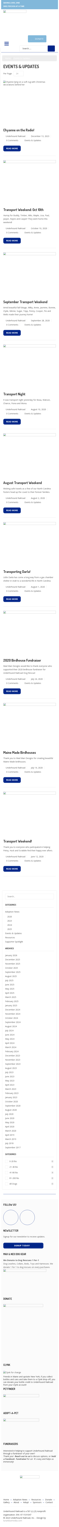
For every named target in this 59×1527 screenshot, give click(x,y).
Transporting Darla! (16, 571)
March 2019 (10, 1139)
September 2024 (12, 1022)
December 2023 (12, 1055)
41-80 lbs (31, 1172)
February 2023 (11, 1093)
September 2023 (12, 1064)
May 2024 (9, 1038)
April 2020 (9, 1126)
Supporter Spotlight (14, 941)
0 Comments (12, 140)
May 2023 (9, 1080)
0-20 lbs (31, 1161)
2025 (9, 929)
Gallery (6, 1502)
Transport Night (14, 394)
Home (8, 58)
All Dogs (31, 1183)
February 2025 (11, 1001)
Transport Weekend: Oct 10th (23, 209)
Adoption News (12, 911)
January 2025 (11, 1005)
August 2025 (11, 976)
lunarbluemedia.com (12, 1520)
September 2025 (12, 972)
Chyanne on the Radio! (18, 130)
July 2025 (9, 980)
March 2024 (10, 1047)
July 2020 (9, 1114)
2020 (9, 916)
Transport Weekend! (17, 841)
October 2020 (11, 1101)
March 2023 (10, 1089)
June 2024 (9, 1034)
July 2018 (9, 1143)
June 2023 (9, 1076)
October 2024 (11, 1018)
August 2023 (11, 1068)
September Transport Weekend (25, 302)
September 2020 (12, 1105)
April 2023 (9, 1084)
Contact (49, 1502)
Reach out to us (22, 1456)
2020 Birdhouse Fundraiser (22, 660)
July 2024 (9, 1030)
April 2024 (9, 1043)
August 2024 (11, 1026)
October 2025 (11, 967)
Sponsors (37, 1502)
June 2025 (9, 984)
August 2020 (11, 1109)
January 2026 (11, 955)
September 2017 (12, 1147)
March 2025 (10, 997)
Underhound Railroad (15, 136)
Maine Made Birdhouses (19, 752)
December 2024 (12, 1009)
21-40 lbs (31, 1167)
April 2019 (9, 1135)
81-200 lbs (31, 1178)
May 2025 (9, 988)
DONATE (39, 38)
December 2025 (12, 959)
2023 (9, 920)
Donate (48, 1499)
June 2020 (9, 1118)
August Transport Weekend (22, 482)
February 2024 (11, 1051)
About (16, 1502)
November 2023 (12, 1059)
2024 (9, 925)
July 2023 (9, 1072)
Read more (12, 148)
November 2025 (12, 963)
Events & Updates (32, 140)
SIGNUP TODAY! (22, 1245)
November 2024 (12, 1013)
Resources (10, 937)
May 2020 (9, 1122)
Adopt (26, 1502)
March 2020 (10, 1130)
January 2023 (11, 1097)
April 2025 (9, 993)
